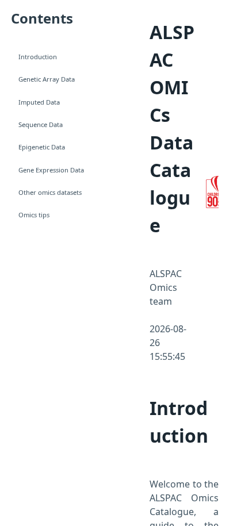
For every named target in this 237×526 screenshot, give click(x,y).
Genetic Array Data (46, 79)
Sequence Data (40, 124)
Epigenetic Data (41, 147)
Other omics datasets (50, 192)
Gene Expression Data (51, 170)
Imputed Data (39, 102)
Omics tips (33, 214)
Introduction (37, 56)
